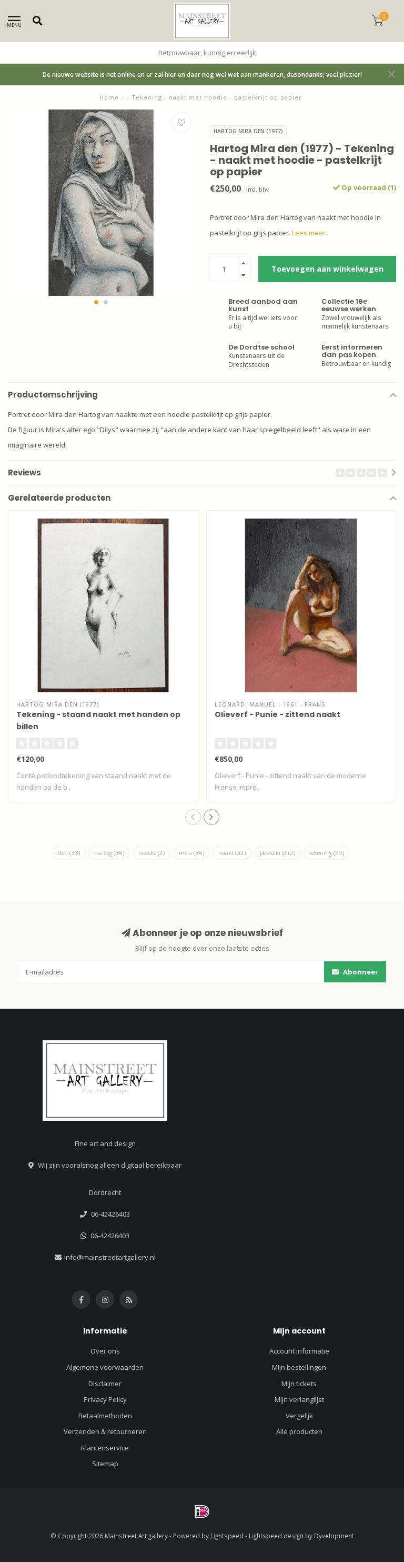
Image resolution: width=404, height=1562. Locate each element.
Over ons (105, 1351)
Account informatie (299, 1351)
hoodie (151, 853)
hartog (109, 853)
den (69, 853)
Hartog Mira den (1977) (248, 131)
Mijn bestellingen (299, 1367)
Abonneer (359, 972)
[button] (96, 302)
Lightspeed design (276, 1535)
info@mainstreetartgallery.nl (110, 1257)
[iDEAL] (202, 1511)
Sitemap (105, 1463)
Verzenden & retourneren (105, 1431)
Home (109, 97)
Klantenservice (105, 1447)
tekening (326, 853)
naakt (232, 853)
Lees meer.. (310, 232)
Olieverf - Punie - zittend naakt (277, 714)
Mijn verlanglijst (299, 1399)
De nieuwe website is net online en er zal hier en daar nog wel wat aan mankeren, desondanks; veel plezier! (202, 74)
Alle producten (299, 1431)
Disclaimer (105, 1383)
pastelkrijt (277, 853)
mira (191, 853)
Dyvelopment (334, 1535)
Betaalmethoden (105, 1415)
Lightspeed (227, 1535)
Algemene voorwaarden (105, 1367)
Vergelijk (299, 1415)
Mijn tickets (299, 1383)
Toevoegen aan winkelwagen (327, 269)
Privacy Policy (105, 1399)
